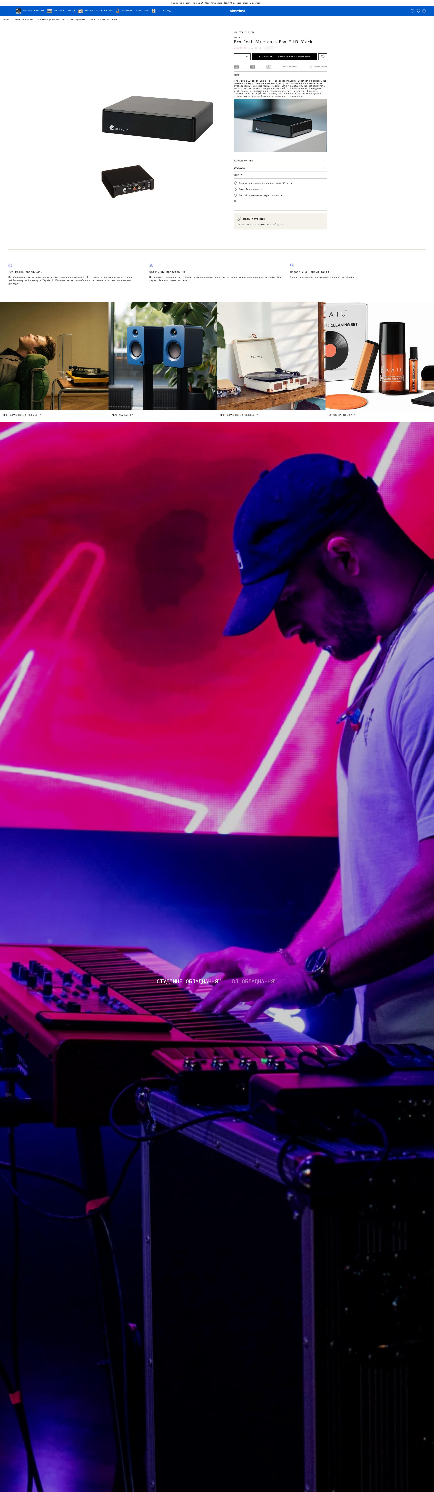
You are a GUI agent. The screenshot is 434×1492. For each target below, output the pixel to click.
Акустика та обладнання (24, 20)
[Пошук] (413, 11)
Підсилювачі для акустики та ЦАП (51, 20)
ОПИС (236, 75)
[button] (31, 11)
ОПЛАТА (238, 175)
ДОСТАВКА (239, 168)
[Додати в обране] (322, 56)
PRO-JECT (238, 37)
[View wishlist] (418, 11)
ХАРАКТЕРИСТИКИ (243, 160)
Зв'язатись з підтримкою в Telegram (260, 224)
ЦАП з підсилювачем (77, 20)
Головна (6, 20)
